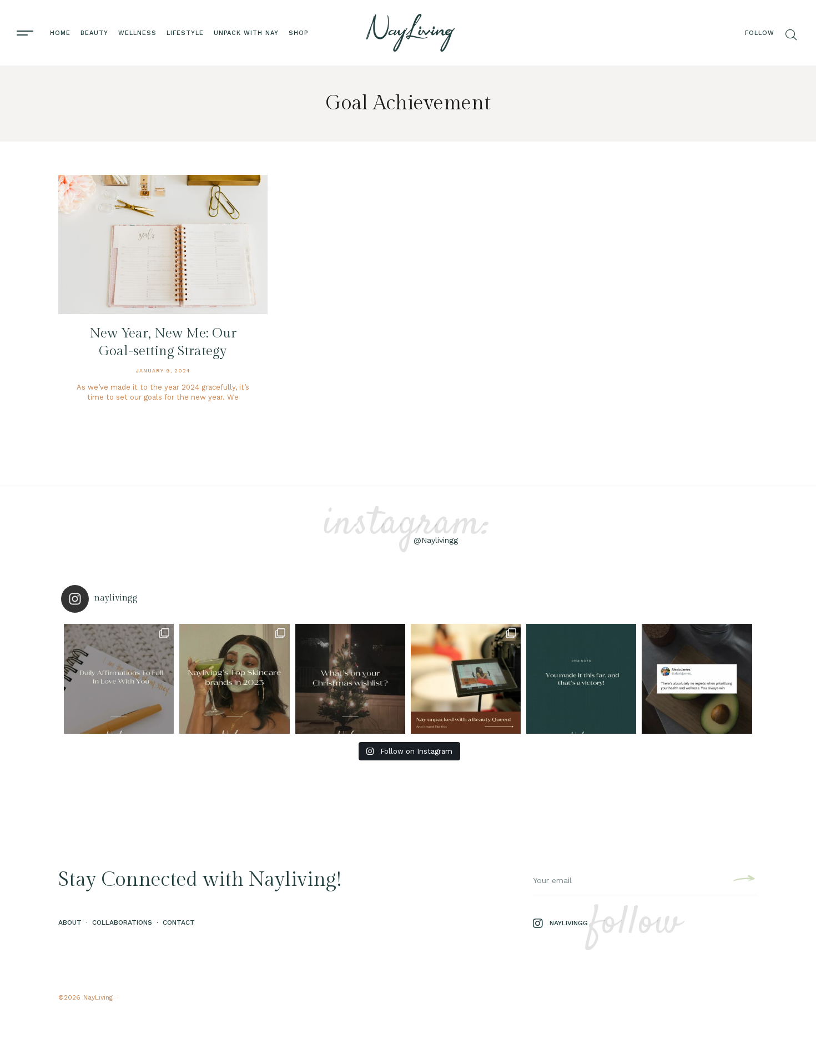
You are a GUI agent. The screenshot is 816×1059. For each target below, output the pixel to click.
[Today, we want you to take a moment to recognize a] (581, 679)
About (70, 922)
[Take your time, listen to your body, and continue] (697, 679)
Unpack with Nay (246, 33)
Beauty (94, 33)
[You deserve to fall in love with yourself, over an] (119, 679)
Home (60, 33)
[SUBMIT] (742, 880)
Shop (298, 33)
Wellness (137, 33)
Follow (759, 33)
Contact (179, 922)
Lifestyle (185, 33)
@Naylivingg (436, 540)
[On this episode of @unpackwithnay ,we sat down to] (466, 679)
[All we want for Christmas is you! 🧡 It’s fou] (350, 679)
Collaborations (122, 922)
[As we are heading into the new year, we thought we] (234, 679)
